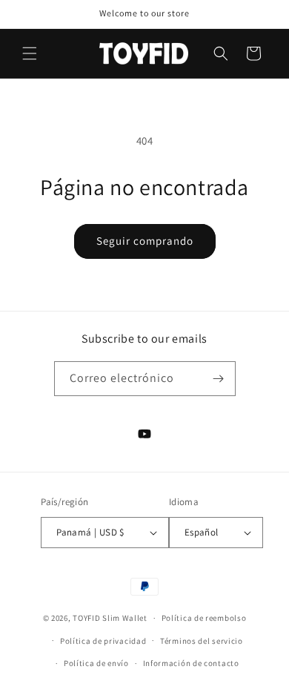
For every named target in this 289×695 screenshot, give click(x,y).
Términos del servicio (201, 641)
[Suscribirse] (218, 378)
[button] (29, 53)
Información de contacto (191, 663)
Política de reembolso (204, 618)
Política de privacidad (103, 641)
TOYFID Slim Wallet (110, 618)
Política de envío (96, 663)
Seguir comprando (144, 241)
